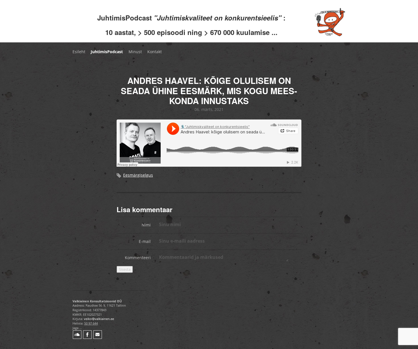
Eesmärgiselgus (138, 175)
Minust (135, 51)
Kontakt (154, 51)
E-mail (145, 241)
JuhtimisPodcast (107, 51)
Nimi (146, 225)
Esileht (79, 51)
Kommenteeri (138, 257)
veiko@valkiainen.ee (99, 319)
